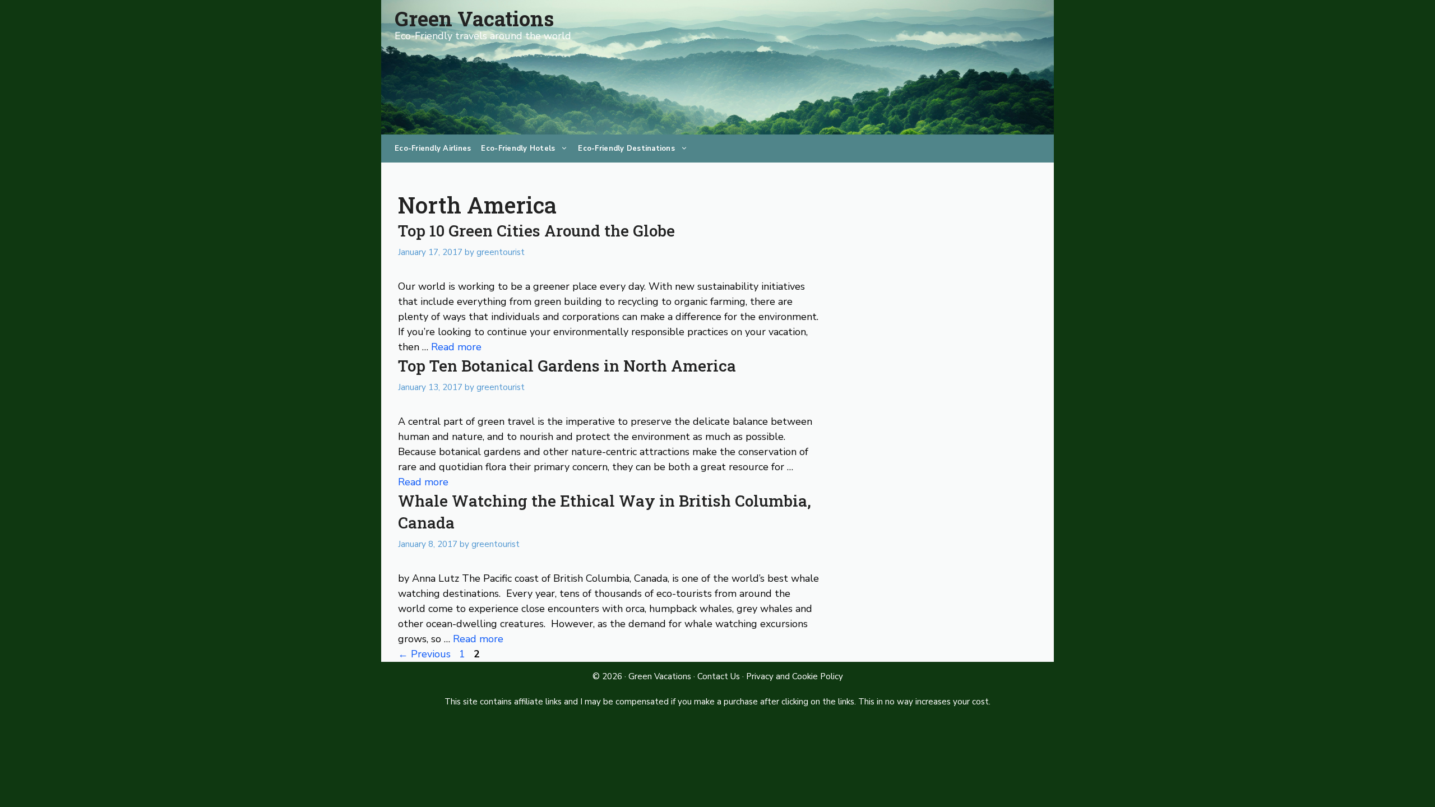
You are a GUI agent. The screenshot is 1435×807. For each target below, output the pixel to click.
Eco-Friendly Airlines (433, 148)
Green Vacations (474, 18)
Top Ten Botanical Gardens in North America (567, 365)
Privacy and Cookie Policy (794, 676)
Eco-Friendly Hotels (518, 148)
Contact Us (718, 676)
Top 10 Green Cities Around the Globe (536, 230)
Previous (424, 654)
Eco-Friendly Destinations (626, 148)
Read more (456, 347)
